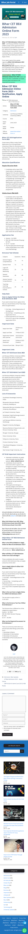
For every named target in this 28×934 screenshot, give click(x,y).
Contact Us (15, 918)
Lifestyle (6, 895)
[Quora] (20, 671)
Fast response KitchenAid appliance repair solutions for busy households (14, 832)
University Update (9, 909)
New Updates (14, 677)
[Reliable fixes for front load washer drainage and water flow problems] (14, 813)
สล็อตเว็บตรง (14, 920)
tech (5, 905)
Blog (5, 888)
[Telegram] (10, 671)
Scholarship (7, 902)
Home (3, 918)
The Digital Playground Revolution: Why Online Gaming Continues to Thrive (13, 778)
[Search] (22, 751)
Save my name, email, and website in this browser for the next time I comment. (14, 728)
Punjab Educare (14, 927)
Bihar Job (6, 885)
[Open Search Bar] (19, 2)
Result (5, 900)
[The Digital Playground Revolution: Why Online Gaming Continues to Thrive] (14, 768)
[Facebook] (14, 671)
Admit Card (7, 878)
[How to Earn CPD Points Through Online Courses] (14, 846)
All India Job (7, 880)
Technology (7, 907)
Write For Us (6, 920)
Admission (13, 111)
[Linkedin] (18, 671)
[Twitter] (12, 671)
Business (6, 890)
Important (6, 892)
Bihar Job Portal (8, 2)
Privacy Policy (22, 918)
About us (9, 918)
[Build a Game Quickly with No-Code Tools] (14, 791)
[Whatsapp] (8, 671)
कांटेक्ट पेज (13, 516)
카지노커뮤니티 (21, 922)
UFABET (14, 925)
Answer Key (7, 883)
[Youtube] (16, 671)
